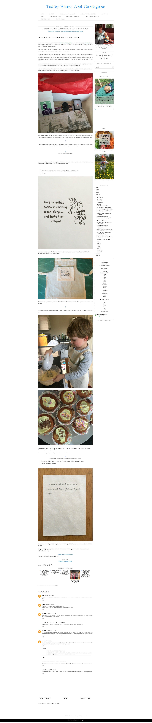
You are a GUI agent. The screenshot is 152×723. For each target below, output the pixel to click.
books (104, 306)
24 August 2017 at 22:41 (61, 661)
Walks (42, 16)
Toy (104, 302)
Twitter (70, 561)
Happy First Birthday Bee (55, 573)
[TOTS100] (101, 315)
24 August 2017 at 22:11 (47, 640)
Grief (104, 128)
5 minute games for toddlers (104, 265)
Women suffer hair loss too (102, 220)
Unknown (44, 613)
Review (104, 296)
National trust (104, 290)
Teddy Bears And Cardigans (76, 6)
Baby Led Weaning (104, 268)
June (98, 243)
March (98, 248)
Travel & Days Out (55, 16)
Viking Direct (87, 43)
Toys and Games (45, 19)
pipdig (83, 720)
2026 (97, 187)
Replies (44, 648)
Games (104, 281)
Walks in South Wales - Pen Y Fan (103, 239)
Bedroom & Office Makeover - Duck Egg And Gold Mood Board (85, 575)
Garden (104, 283)
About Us (52, 14)
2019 (97, 192)
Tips (104, 300)
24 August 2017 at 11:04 (51, 630)
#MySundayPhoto (104, 262)
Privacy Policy (60, 19)
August (98, 204)
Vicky (43, 595)
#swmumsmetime (104, 263)
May (98, 245)
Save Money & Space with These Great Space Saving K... (104, 211)
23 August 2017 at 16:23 (49, 604)
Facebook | (66, 561)
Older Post (86, 698)
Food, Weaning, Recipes (92, 16)
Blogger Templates (73, 720)
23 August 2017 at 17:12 (51, 613)
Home (42, 14)
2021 (97, 189)
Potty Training (104, 293)
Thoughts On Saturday (104, 299)
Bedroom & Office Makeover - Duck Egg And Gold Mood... (104, 230)
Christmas (105, 271)
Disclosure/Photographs (67, 14)
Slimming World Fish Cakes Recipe (104, 150)
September (99, 202)
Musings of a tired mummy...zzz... (49, 661)
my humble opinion (104, 311)
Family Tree (104, 14)
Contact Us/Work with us (88, 14)
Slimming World (105, 297)
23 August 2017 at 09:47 (49, 595)
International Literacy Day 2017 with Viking (105, 209)
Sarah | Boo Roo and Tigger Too (48, 622)
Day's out (104, 275)
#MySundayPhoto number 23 (104, 180)
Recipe (104, 295)
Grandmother (104, 284)
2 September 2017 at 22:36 (59, 650)
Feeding (104, 280)
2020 (97, 190)
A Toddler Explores (104, 266)
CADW (104, 269)
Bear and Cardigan (49, 650)
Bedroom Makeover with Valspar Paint (104, 207)
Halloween (105, 286)
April (98, 246)
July (98, 241)
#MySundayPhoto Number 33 (102, 225)
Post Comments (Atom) (53, 703)
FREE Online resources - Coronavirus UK (65, 574)
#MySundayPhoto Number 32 (102, 235)
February (99, 250)
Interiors (104, 287)
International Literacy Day (65, 43)
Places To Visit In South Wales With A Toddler (104, 105)
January (98, 251)
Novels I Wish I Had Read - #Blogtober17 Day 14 (75, 581)
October (98, 200)
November (99, 199)
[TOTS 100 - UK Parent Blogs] (101, 314)
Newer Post (45, 698)
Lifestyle (44, 585)
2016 (97, 253)
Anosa (43, 604)
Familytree (105, 278)
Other (105, 292)
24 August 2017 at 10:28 (60, 622)
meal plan (104, 309)
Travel (104, 303)
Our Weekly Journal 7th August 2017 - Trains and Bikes (104, 233)
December (99, 197)
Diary (105, 277)
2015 (97, 255)
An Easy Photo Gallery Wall (102, 205)
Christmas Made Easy (104, 272)
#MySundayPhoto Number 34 (102, 216)
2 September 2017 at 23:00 (50, 669)
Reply (43, 600)
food (104, 308)
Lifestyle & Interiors (72, 16)
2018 (97, 194)
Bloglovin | (61, 561)
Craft (105, 274)
